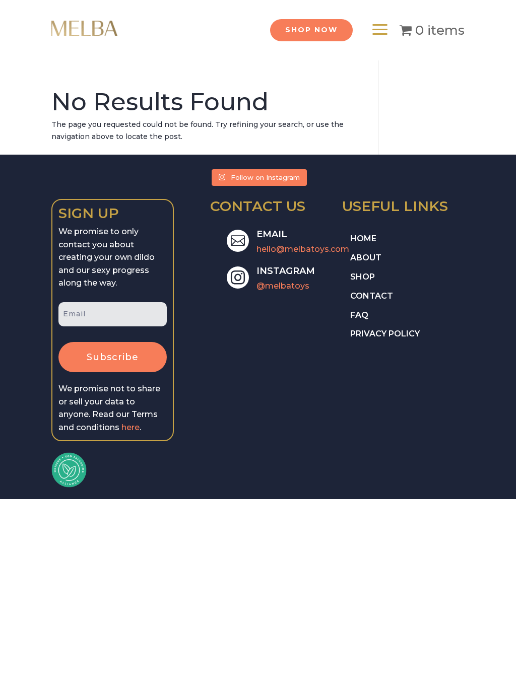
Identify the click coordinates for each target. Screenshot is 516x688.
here (130, 427)
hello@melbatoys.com (302, 249)
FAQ (359, 315)
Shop (362, 277)
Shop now (311, 29)
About (365, 257)
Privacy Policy (385, 333)
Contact (371, 296)
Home (363, 238)
